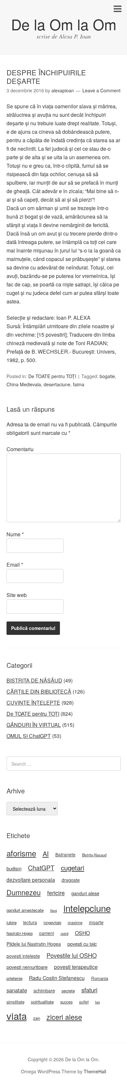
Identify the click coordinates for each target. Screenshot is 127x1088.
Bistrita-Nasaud (94, 854)
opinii (64, 933)
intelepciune (87, 907)
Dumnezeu (24, 892)
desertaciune (57, 384)
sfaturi (89, 990)
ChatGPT (41, 867)
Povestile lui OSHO (72, 955)
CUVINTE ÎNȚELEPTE (33, 702)
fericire (56, 893)
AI (46, 853)
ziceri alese (64, 1017)
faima (78, 384)
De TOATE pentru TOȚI (52, 376)
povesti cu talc (82, 943)
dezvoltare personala (31, 879)
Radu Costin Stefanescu (57, 978)
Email (15, 564)
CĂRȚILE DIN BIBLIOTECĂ (39, 691)
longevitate (52, 922)
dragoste (71, 880)
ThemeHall (95, 1071)
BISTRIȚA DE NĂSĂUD (34, 680)
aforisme (21, 853)
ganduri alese (85, 893)
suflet (84, 1001)
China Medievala (24, 384)
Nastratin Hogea (20, 933)
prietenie (14, 978)
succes (66, 1002)
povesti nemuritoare (27, 966)
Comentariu (20, 449)
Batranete (65, 854)
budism (14, 868)
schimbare (44, 990)
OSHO (82, 932)
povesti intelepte (23, 956)
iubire (12, 922)
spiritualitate (42, 1002)
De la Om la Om (63, 24)
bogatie (107, 376)
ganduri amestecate (25, 910)
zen (36, 1018)
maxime (75, 922)
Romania (99, 978)
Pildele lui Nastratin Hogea (34, 944)
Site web (17, 595)
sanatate (17, 990)
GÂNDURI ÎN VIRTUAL (34, 724)
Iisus (53, 910)
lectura (30, 922)
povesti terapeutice (76, 967)
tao (97, 1001)
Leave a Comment (101, 90)
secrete (68, 991)
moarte (96, 922)
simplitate (15, 1002)
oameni (46, 933)
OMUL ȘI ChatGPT (29, 736)
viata (17, 1015)
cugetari (72, 867)
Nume (15, 534)
